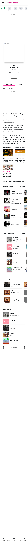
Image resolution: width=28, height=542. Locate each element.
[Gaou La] (13, 254)
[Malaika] (13, 239)
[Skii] (13, 292)
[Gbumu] (13, 216)
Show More (14, 347)
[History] (13, 285)
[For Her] (13, 192)
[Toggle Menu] (2, 2)
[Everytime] (13, 224)
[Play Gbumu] (7, 216)
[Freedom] (13, 209)
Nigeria (10, 72)
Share (15, 77)
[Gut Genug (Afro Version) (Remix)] (13, 200)
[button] (25, 2)
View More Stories (20, 147)
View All (22, 186)
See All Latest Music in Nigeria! (13, 181)
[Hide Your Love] (13, 269)
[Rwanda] (13, 247)
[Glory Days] (13, 300)
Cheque (14, 70)
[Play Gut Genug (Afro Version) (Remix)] (7, 200)
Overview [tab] (9, 84)
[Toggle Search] (22, 2)
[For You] (13, 262)
